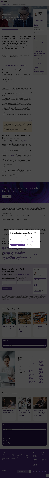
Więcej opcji (29, 244)
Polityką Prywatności (32, 241)
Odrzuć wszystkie (21, 244)
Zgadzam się (14, 244)
